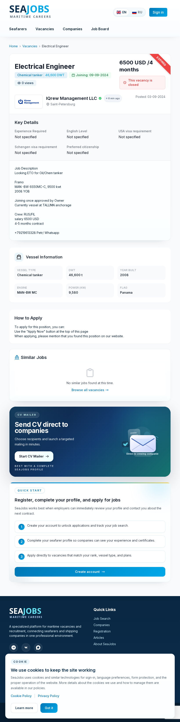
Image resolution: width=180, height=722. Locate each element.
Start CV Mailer (31, 456)
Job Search (102, 618)
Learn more (24, 708)
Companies (72, 29)
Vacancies (45, 29)
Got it (49, 708)
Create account (87, 572)
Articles (99, 637)
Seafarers (18, 29)
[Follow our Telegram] (13, 647)
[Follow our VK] (26, 647)
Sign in (158, 12)
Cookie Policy (21, 696)
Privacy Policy (48, 696)
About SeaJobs (105, 644)
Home (13, 46)
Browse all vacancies (88, 390)
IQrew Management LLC (71, 98)
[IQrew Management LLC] (29, 102)
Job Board (100, 29)
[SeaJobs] (44, 12)
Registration (102, 631)
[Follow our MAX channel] (38, 647)
